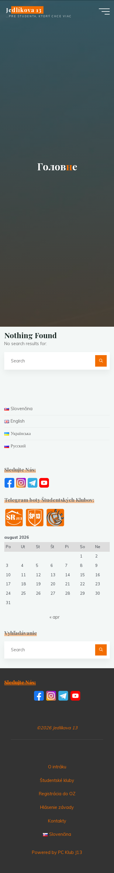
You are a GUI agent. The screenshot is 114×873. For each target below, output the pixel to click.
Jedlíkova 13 (23, 10)
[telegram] (32, 482)
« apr (55, 617)
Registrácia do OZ (57, 793)
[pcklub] (55, 517)
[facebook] (9, 482)
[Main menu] (104, 11)
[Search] (100, 360)
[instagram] (21, 482)
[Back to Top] (90, 849)
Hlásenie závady (57, 807)
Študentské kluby (57, 780)
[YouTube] (44, 482)
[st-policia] (34, 517)
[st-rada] (14, 517)
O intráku (57, 767)
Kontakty (57, 821)
